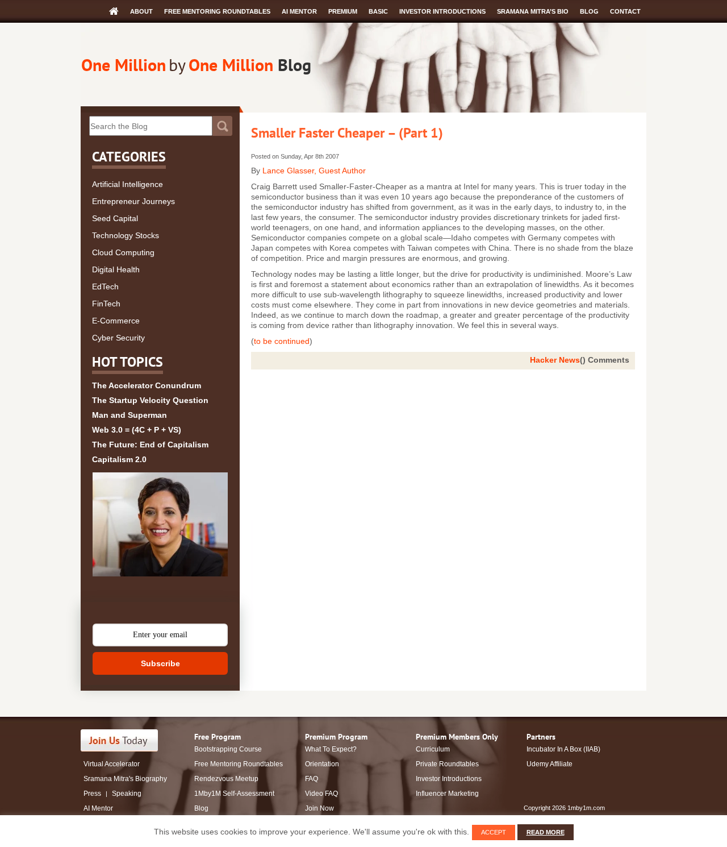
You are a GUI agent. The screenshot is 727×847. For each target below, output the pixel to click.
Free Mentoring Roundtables (217, 11)
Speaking (126, 794)
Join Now (319, 808)
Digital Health (116, 269)
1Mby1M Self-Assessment (234, 794)
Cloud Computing (123, 252)
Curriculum (433, 749)
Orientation (322, 764)
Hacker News (555, 359)
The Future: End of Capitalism (150, 444)
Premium (342, 11)
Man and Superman (129, 415)
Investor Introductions (442, 11)
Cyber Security (118, 337)
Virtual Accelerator (111, 764)
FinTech (106, 303)
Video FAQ (321, 794)
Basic (378, 11)
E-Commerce (116, 320)
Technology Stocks (125, 235)
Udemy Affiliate (550, 764)
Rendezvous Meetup (226, 779)
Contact (625, 11)
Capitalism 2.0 (119, 459)
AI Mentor (299, 11)
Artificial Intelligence (127, 184)
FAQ (311, 779)
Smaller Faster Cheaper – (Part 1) (347, 133)
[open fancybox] (160, 524)
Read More (546, 832)
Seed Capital (115, 218)
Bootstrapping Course (228, 749)
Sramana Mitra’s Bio (533, 11)
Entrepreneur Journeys (133, 201)
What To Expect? (331, 749)
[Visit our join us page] (119, 740)
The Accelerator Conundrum (146, 385)
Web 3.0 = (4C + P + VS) (136, 429)
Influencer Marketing (447, 794)
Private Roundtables (447, 764)
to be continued (282, 341)
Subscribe (160, 663)
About (141, 11)
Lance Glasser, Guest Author (314, 170)
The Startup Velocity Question (150, 400)
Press (92, 794)
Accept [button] (493, 832)
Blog (589, 11)
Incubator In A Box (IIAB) (563, 749)
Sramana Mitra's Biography (125, 779)
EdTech (105, 286)
